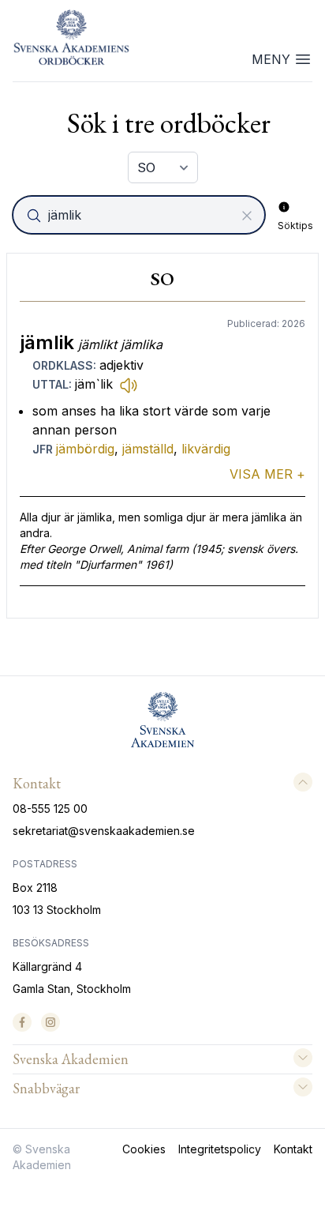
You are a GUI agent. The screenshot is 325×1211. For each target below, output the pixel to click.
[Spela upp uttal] (128, 384)
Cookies (144, 1149)
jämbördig (85, 449)
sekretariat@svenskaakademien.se (104, 830)
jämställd (148, 449)
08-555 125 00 (50, 808)
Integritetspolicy (219, 1149)
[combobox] (140, 215)
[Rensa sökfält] (247, 216)
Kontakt (293, 1149)
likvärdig (205, 449)
